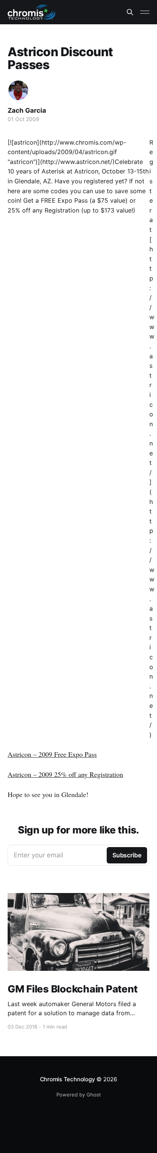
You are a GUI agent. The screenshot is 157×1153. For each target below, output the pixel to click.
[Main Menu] (145, 12)
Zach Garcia (27, 110)
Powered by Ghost (78, 1095)
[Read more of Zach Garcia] (18, 90)
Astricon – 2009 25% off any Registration (65, 774)
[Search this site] (130, 12)
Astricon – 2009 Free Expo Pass (52, 754)
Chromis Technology (67, 1079)
